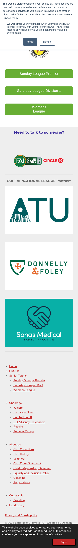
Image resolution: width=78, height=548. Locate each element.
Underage (15, 402)
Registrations (21, 482)
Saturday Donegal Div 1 (28, 385)
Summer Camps (23, 431)
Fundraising (16, 505)
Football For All (22, 417)
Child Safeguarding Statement (32, 468)
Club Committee (23, 449)
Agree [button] (64, 542)
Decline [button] (47, 41)
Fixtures (14, 370)
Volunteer (19, 458)
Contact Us (16, 495)
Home (13, 366)
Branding (19, 500)
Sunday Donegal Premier (29, 380)
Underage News (23, 412)
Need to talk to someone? (39, 132)
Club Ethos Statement (27, 463)
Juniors (18, 407)
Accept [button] (30, 41)
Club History (21, 454)
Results (18, 426)
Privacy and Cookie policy (21, 515)
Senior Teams (18, 375)
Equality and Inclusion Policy (31, 473)
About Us (15, 444)
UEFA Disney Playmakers (29, 422)
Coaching (19, 477)
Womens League (24, 389)
